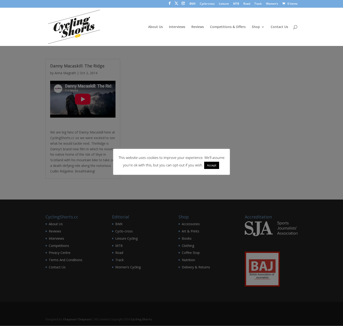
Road (246, 4)
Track (258, 4)
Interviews (177, 27)
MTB (236, 4)
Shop (256, 27)
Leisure (224, 4)
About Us (155, 27)
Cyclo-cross (207, 4)
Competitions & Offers (228, 27)
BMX (192, 4)
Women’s (272, 4)
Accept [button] (211, 165)
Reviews (197, 27)
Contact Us (279, 27)
